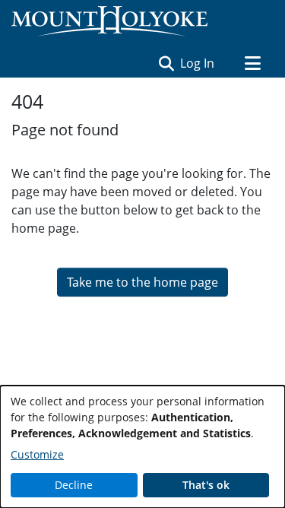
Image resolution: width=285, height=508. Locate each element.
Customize (37, 454)
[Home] (109, 21)
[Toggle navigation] (252, 63)
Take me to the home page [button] (142, 282)
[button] (166, 63)
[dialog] (142, 447)
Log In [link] (198, 63)
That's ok (206, 485)
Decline (74, 485)
